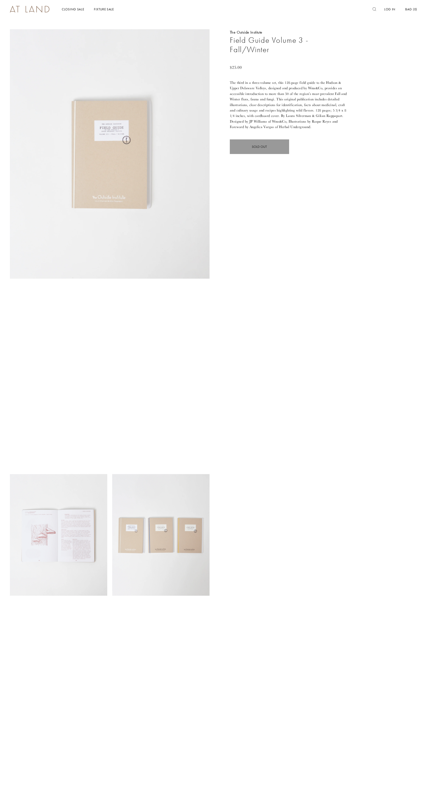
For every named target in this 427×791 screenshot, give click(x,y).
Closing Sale (73, 9)
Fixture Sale (104, 9)
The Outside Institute (246, 32)
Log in (389, 9)
